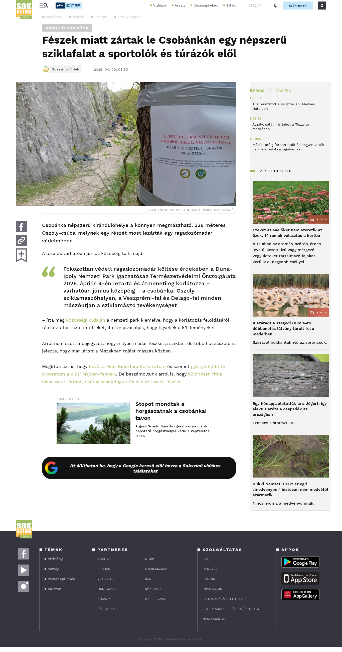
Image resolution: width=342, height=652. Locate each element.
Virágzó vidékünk (67, 28)
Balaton (232, 5)
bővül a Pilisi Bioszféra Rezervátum (127, 366)
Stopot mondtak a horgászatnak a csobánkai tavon (171, 411)
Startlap (104, 559)
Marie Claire (155, 599)
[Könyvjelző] (21, 255)
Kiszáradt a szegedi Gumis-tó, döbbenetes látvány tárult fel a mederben (283, 328)
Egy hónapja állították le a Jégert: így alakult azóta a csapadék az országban (290, 409)
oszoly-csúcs (128, 17)
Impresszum (213, 589)
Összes (283, 90)
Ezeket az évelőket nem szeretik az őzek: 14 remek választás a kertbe (287, 233)
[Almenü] (44, 5)
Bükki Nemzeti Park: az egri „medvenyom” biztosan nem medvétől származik (290, 489)
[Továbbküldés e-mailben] (21, 240)
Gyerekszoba (156, 569)
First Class (107, 589)
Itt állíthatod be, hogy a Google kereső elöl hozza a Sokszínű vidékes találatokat (145, 468)
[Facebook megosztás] (21, 226)
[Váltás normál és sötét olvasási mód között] (275, 6)
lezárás (100, 17)
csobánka (53, 17)
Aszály (180, 5)
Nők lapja (153, 589)
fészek (78, 17)
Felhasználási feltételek (225, 599)
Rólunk (209, 579)
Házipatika (106, 609)
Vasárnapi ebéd (206, 5)
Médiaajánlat (214, 619)
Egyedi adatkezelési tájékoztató (231, 609)
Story (150, 559)
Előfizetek (298, 5)
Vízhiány (159, 5)
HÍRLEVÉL (210, 569)
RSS (206, 559)
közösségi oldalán (85, 320)
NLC (148, 579)
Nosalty (104, 599)
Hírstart (104, 569)
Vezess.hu (106, 579)
